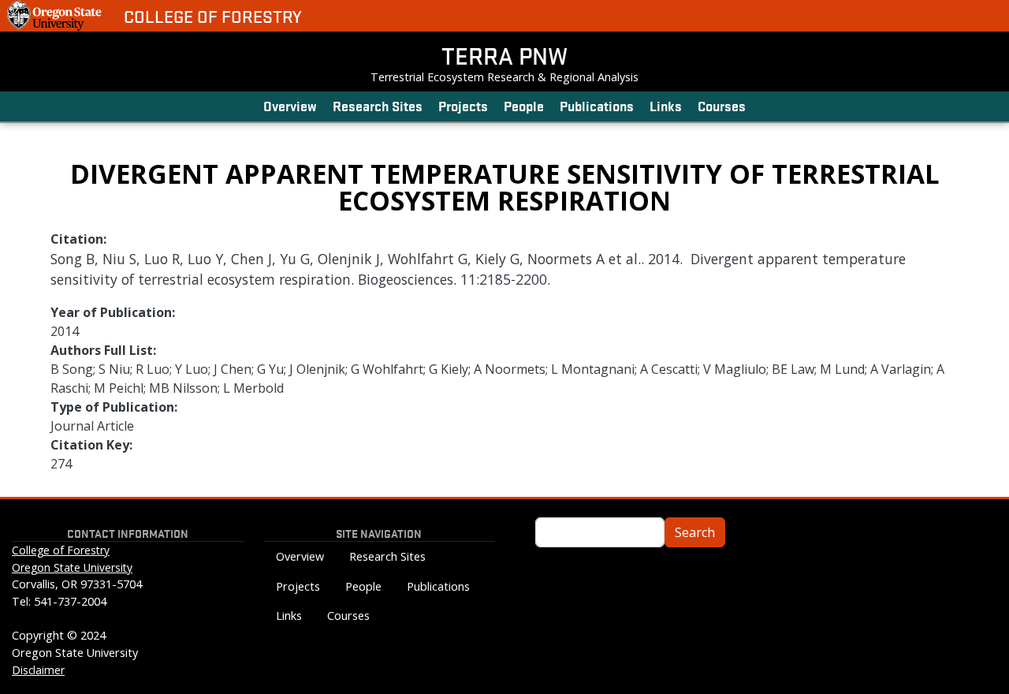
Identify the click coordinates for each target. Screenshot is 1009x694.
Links (666, 105)
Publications (597, 105)
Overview (290, 105)
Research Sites (378, 105)
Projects (463, 105)
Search (695, 532)
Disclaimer (38, 669)
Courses (722, 105)
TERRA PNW (504, 55)
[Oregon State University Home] (55, 16)
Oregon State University (72, 567)
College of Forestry (213, 16)
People (524, 105)
